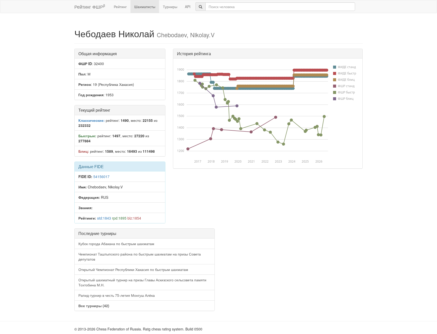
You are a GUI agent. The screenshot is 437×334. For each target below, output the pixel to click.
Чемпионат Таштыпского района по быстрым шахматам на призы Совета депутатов (139, 256)
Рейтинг (120, 6)
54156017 (101, 176)
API (187, 6)
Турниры (170, 6)
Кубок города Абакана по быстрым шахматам (116, 243)
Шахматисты (144, 6)
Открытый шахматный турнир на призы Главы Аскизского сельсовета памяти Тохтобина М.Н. (142, 282)
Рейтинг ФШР (89, 6)
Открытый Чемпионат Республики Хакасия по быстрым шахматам (133, 269)
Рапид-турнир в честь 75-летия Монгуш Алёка (116, 295)
